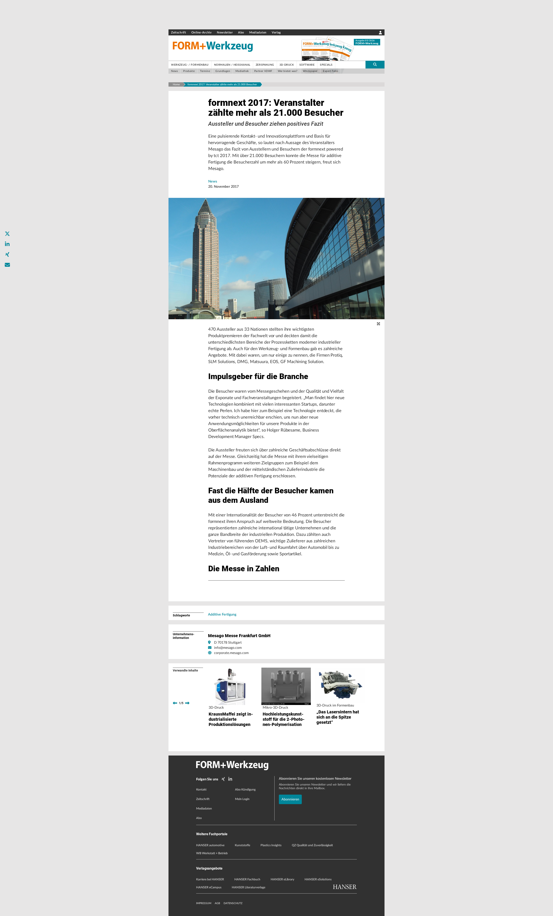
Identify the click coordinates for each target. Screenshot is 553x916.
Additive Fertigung (222, 614)
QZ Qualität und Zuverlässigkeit (312, 845)
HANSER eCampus (208, 887)
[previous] (175, 703)
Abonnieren (290, 799)
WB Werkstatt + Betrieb (212, 853)
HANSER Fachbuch (247, 879)
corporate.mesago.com (231, 653)
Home (176, 84)
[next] (187, 703)
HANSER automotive (210, 845)
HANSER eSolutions (318, 879)
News (212, 181)
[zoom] (378, 324)
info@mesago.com (228, 647)
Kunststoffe (242, 845)
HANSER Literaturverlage (248, 887)
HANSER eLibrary (282, 879)
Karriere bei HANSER (210, 879)
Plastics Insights (271, 845)
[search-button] (375, 64)
